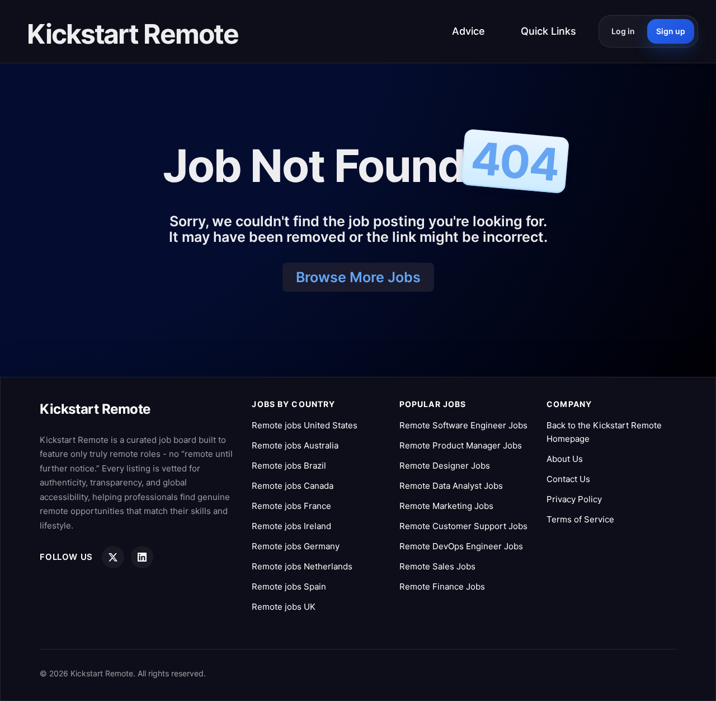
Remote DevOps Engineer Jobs (461, 546)
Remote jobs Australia (295, 445)
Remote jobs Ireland (291, 526)
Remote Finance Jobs (442, 586)
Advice (468, 31)
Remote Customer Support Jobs (463, 526)
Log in (623, 31)
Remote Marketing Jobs (446, 506)
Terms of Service (580, 519)
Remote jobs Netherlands (302, 566)
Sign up (670, 31)
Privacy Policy (574, 499)
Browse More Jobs (358, 277)
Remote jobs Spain (289, 586)
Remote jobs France (291, 506)
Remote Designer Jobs (444, 465)
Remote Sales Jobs (437, 566)
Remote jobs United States (304, 425)
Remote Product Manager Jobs (460, 445)
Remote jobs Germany (296, 546)
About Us (565, 459)
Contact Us (568, 479)
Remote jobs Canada (292, 485)
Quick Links (548, 31)
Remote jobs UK (283, 606)
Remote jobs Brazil (289, 465)
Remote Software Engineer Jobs (463, 425)
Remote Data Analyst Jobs (451, 485)
